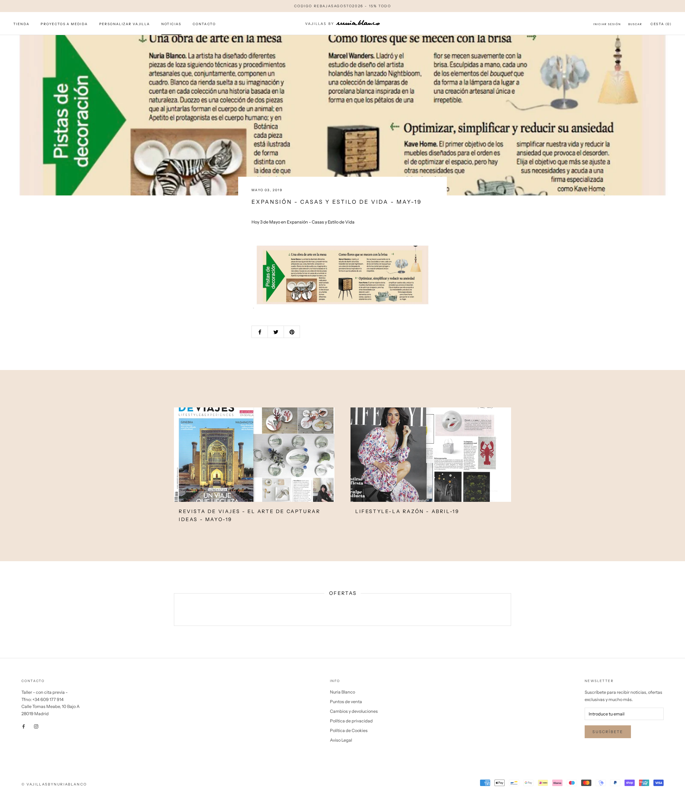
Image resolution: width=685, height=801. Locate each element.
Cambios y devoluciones (354, 711)
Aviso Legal (341, 740)
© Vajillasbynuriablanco (54, 784)
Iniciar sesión (607, 24)
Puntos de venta (346, 701)
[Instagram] (36, 725)
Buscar (635, 24)
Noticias (171, 24)
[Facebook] (23, 725)
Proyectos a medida (64, 24)
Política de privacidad (351, 720)
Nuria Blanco (342, 692)
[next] (511, 609)
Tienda (21, 24)
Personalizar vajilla (124, 24)
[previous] (174, 609)
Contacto (204, 24)
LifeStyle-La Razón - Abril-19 (407, 511)
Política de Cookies (349, 730)
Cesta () (661, 24)
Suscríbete (607, 731)
